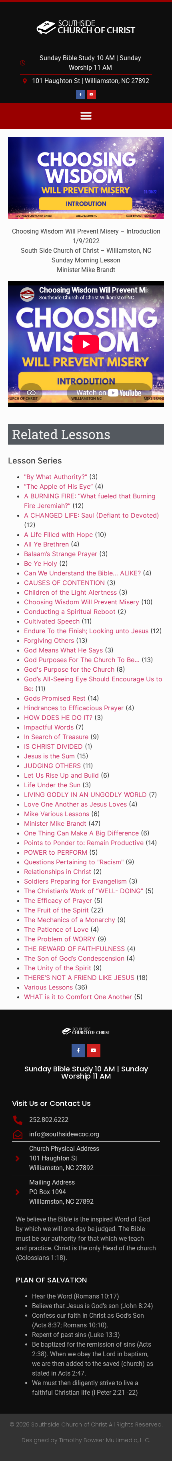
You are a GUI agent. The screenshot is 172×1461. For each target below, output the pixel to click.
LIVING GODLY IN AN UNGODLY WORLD (85, 794)
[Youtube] (91, 94)
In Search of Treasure (56, 737)
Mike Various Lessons (56, 814)
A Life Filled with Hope (58, 534)
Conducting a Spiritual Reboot (70, 612)
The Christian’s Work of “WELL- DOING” (83, 891)
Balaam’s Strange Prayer (60, 554)
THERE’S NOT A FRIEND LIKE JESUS (79, 977)
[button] (86, 116)
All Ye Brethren (46, 544)
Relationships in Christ (57, 872)
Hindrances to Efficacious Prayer (74, 708)
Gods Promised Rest (55, 698)
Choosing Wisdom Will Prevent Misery (81, 602)
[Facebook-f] (80, 94)
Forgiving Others (49, 640)
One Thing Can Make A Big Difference (81, 833)
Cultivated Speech (52, 621)
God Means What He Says (63, 650)
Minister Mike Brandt (55, 823)
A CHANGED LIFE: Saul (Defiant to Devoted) (91, 515)
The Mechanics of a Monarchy (69, 920)
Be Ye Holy (40, 563)
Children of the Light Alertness (70, 592)
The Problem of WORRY (60, 939)
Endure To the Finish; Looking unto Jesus (86, 631)
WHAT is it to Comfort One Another (78, 997)
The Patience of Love (56, 929)
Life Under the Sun (52, 785)
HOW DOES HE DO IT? (58, 717)
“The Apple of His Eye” (58, 486)
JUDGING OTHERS (52, 766)
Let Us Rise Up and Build (61, 775)
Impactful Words (49, 727)
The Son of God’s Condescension (74, 958)
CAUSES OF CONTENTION (64, 583)
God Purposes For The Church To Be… (82, 660)
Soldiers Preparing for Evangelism (75, 881)
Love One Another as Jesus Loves (75, 804)
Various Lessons (48, 987)
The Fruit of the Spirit (56, 910)
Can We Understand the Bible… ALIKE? (82, 573)
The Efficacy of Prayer (58, 900)
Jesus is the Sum (49, 756)
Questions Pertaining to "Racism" (74, 862)
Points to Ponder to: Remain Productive (84, 843)
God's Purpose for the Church (69, 669)
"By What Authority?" (55, 477)
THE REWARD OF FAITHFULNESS (74, 949)
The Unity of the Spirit (57, 968)
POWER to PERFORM (55, 852)
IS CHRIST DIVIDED (53, 746)
